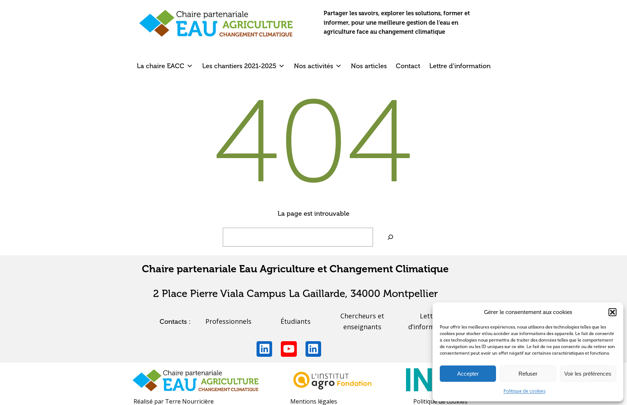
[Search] (390, 237)
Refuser (528, 374)
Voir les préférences (587, 374)
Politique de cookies (524, 391)
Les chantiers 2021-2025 (239, 66)
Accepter (468, 374)
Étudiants (295, 321)
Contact (408, 66)
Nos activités (313, 66)
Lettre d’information (460, 66)
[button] (612, 312)
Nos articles (369, 66)
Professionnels (228, 321)
